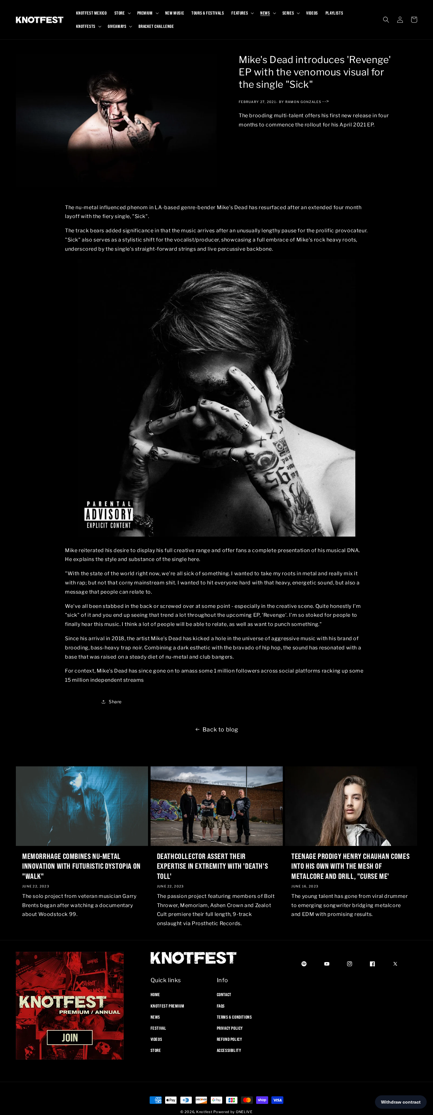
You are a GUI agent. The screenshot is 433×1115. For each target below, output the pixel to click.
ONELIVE (244, 1112)
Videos (156, 1039)
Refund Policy (229, 1039)
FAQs (221, 1005)
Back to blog (220, 729)
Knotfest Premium (167, 1005)
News (155, 1016)
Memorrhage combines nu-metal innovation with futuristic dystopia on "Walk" (81, 866)
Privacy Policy (230, 1028)
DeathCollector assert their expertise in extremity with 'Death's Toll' (212, 866)
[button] (122, 13)
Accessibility (229, 1050)
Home (155, 994)
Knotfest (204, 1112)
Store (156, 1050)
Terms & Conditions (234, 1016)
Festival (158, 1028)
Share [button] (115, 701)
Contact (224, 994)
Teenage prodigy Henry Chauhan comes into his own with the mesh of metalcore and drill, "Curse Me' (350, 866)
